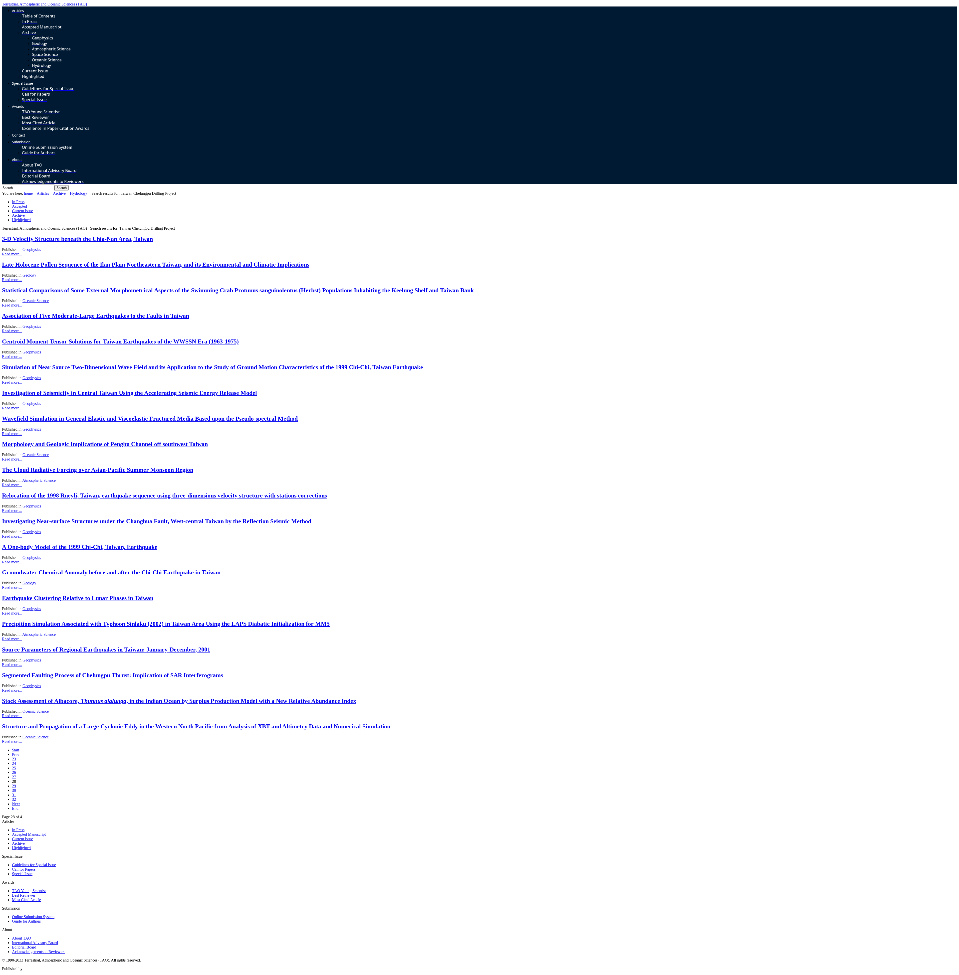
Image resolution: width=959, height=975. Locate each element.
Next (16, 804)
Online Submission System (33, 917)
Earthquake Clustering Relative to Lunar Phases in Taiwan (77, 598)
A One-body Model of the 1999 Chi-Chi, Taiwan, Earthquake (79, 547)
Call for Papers (23, 869)
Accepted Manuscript (29, 834)
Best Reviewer (23, 895)
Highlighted (21, 220)
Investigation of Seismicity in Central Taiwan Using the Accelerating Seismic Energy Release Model (129, 393)
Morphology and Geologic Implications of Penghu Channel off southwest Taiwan (105, 444)
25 (14, 768)
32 (14, 799)
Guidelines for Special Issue (34, 865)
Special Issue (22, 874)
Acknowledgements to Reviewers (38, 952)
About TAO (21, 938)
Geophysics (31, 249)
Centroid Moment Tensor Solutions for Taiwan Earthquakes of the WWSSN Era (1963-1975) (120, 341)
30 (14, 790)
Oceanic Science (35, 301)
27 (14, 777)
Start (15, 750)
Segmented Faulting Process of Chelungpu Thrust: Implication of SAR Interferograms (112, 675)
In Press (18, 202)
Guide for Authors (26, 921)
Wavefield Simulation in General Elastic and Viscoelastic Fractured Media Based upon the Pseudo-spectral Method (150, 418)
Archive (59, 193)
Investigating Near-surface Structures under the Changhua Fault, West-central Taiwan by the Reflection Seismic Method (156, 521)
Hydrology (78, 193)
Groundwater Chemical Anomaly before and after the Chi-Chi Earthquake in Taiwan (111, 572)
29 (14, 786)
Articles (43, 193)
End (15, 808)
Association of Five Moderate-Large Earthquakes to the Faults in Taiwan (95, 316)
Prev (15, 754)
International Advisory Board (35, 943)
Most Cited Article (26, 900)
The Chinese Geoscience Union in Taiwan (56, 969)
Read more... (12, 254)
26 (14, 772)
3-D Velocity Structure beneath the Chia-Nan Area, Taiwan (77, 239)
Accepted (19, 206)
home (28, 193)
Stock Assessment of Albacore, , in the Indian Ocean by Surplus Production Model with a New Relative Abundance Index (179, 701)
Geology (29, 275)
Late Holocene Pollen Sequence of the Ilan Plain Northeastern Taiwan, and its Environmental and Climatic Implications (155, 264)
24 (14, 763)
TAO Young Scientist (29, 891)
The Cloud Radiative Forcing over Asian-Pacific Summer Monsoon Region (97, 470)
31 (14, 795)
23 (14, 759)
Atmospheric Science (39, 480)
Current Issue (22, 211)
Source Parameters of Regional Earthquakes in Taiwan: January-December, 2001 (106, 649)
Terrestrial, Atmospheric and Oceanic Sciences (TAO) (44, 4)
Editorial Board (24, 947)
